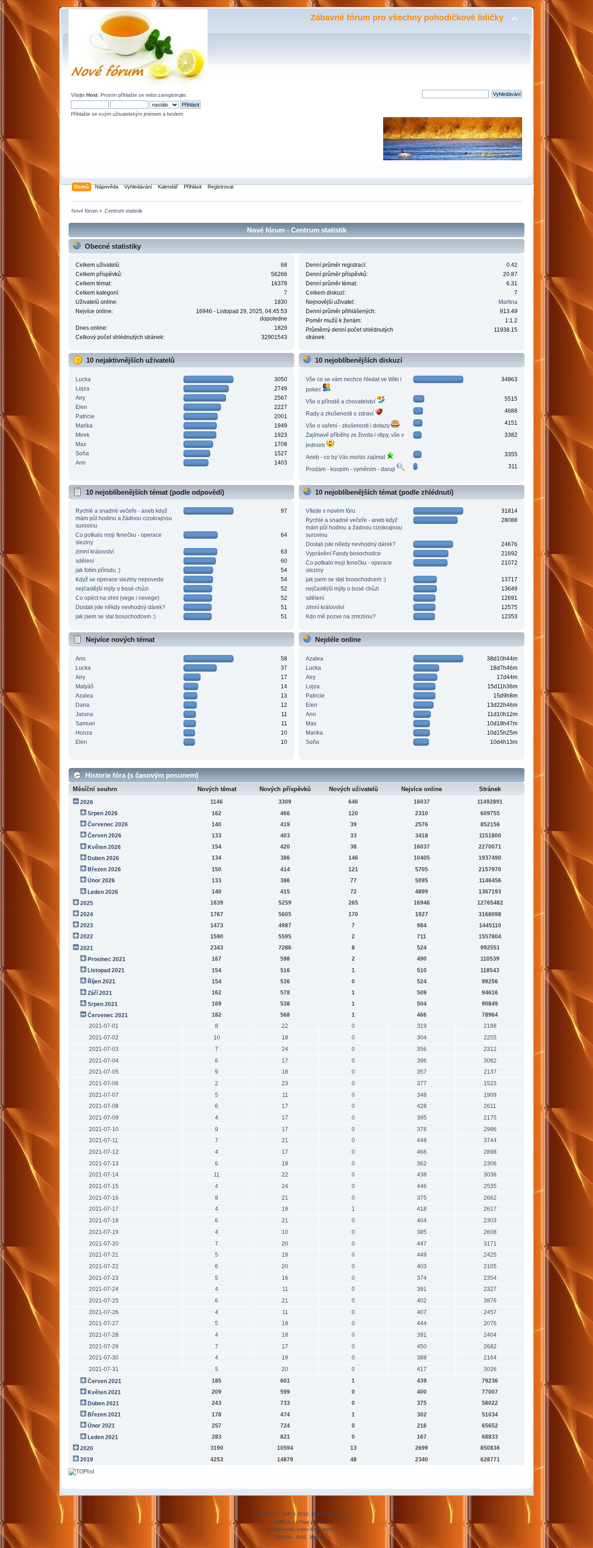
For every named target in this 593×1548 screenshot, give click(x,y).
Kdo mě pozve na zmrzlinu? (341, 616)
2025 (86, 903)
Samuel (85, 723)
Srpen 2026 (103, 813)
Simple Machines (329, 1514)
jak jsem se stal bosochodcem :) (116, 616)
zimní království (95, 551)
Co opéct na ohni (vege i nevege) (117, 598)
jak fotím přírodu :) (98, 570)
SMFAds (282, 1521)
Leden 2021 (103, 1437)
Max (81, 444)
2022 (86, 936)
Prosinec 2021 (107, 959)
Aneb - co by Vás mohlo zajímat (346, 457)
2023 (86, 925)
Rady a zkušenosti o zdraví (340, 413)
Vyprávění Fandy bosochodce (343, 553)
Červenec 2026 (108, 824)
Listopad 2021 (106, 970)
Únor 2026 (101, 880)
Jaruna (84, 714)
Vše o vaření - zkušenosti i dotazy (348, 425)
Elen (81, 407)
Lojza (82, 388)
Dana (82, 705)
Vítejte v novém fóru (330, 511)
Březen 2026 (104, 869)
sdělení (85, 561)
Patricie (85, 416)
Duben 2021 (103, 1403)
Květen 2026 (104, 847)
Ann (81, 462)
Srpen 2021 (103, 1004)
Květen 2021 (104, 1392)
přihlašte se (131, 95)
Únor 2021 (101, 1425)
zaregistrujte (172, 95)
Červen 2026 (104, 835)
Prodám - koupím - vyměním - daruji (351, 469)
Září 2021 (100, 993)
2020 (86, 1448)
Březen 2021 (104, 1414)
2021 (86, 948)
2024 (86, 914)
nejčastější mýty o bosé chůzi (112, 588)
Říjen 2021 (101, 981)
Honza (84, 733)
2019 (86, 1459)
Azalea (84, 695)
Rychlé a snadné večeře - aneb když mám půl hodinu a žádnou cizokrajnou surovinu (124, 518)
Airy (80, 398)
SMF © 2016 (295, 1514)
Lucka (83, 379)
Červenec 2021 (108, 1015)
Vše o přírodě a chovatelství (341, 401)
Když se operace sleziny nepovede (120, 579)
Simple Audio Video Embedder (300, 1529)
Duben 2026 (103, 858)
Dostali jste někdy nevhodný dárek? (120, 607)
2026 (86, 802)
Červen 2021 (104, 1381)
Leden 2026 (103, 892)
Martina (507, 302)
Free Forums (313, 1521)
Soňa (82, 453)
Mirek (82, 435)
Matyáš (85, 686)
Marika (84, 425)
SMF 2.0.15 (265, 1514)
